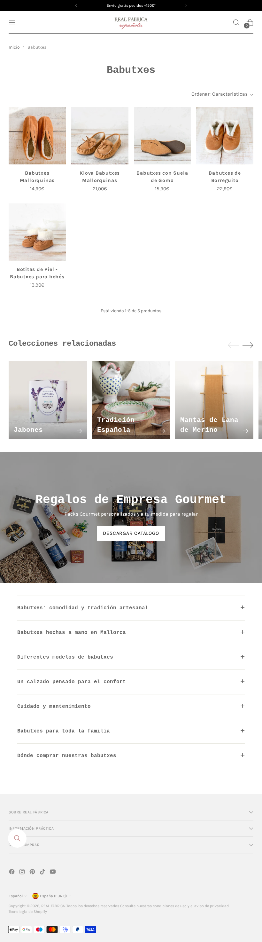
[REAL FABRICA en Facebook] (12, 872)
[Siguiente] (186, 5)
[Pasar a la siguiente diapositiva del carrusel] (248, 345)
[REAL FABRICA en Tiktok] (43, 872)
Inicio (14, 47)
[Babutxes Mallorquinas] (37, 135)
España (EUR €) (53, 896)
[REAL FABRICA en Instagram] (23, 872)
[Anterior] (76, 5)
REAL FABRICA (53, 906)
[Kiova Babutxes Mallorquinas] (99, 135)
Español (16, 896)
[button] (236, 22)
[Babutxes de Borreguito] (224, 135)
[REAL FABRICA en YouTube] (53, 872)
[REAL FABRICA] (131, 22)
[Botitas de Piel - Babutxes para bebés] (37, 232)
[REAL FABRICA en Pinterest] (33, 872)
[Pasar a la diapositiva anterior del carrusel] (233, 345)
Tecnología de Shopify (28, 911)
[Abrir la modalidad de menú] (12, 22)
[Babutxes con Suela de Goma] (162, 135)
